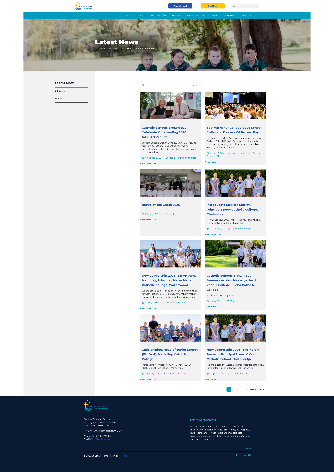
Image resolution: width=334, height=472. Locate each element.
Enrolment (176, 15)
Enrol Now (212, 6)
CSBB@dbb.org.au (100, 439)
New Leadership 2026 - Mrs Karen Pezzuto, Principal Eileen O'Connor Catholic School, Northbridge (234, 354)
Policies (124, 456)
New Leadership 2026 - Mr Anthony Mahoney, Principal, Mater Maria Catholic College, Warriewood (169, 280)
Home (129, 15)
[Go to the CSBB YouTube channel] (249, 455)
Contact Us (245, 15)
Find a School (180, 6)
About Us (141, 15)
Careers (215, 15)
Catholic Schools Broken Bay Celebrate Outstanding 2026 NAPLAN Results (164, 132)
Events (58, 98)
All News (60, 91)
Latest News (229, 15)
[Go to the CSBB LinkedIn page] (237, 455)
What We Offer (159, 15)
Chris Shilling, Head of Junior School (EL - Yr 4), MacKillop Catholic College (170, 354)
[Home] (85, 6)
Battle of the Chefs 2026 (161, 205)
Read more (145, 163)
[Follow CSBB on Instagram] (245, 455)
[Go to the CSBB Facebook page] (241, 455)
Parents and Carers (196, 15)
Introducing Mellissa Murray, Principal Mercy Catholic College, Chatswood (232, 209)
